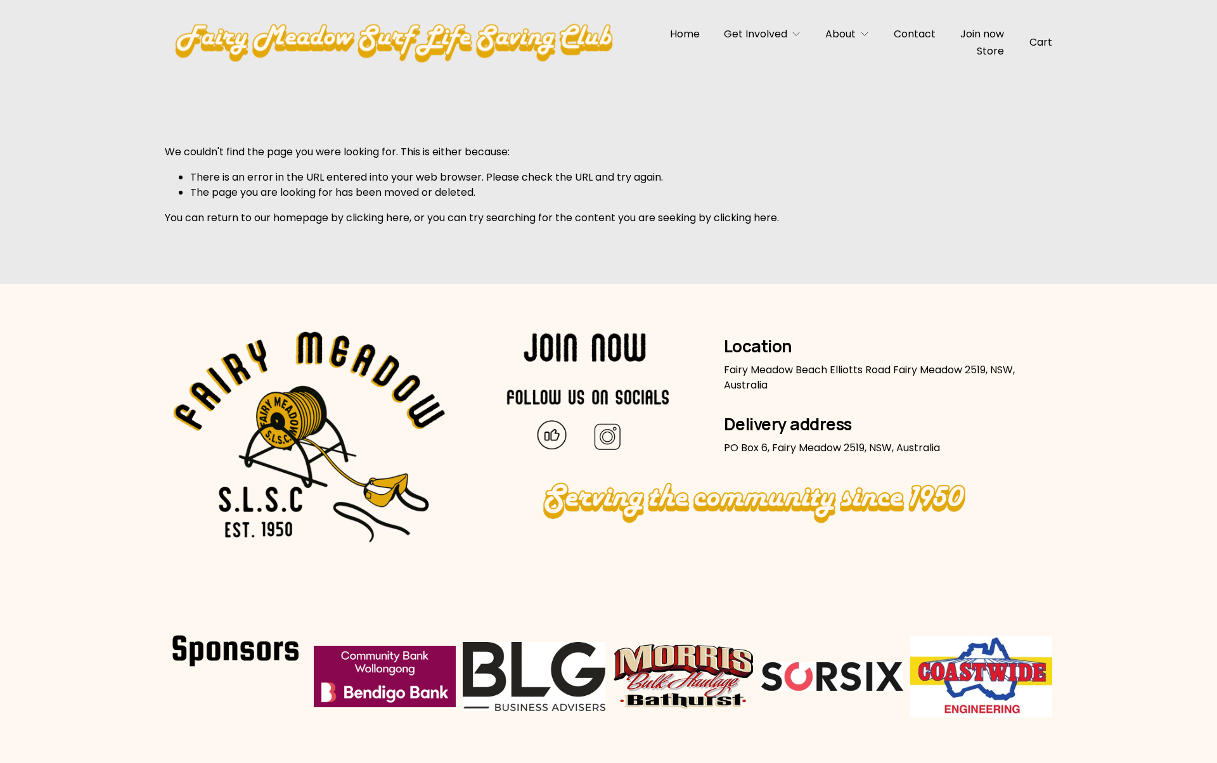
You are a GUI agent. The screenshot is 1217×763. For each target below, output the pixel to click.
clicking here (377, 217)
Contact (915, 34)
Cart (1040, 42)
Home (685, 34)
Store (990, 51)
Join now (982, 34)
